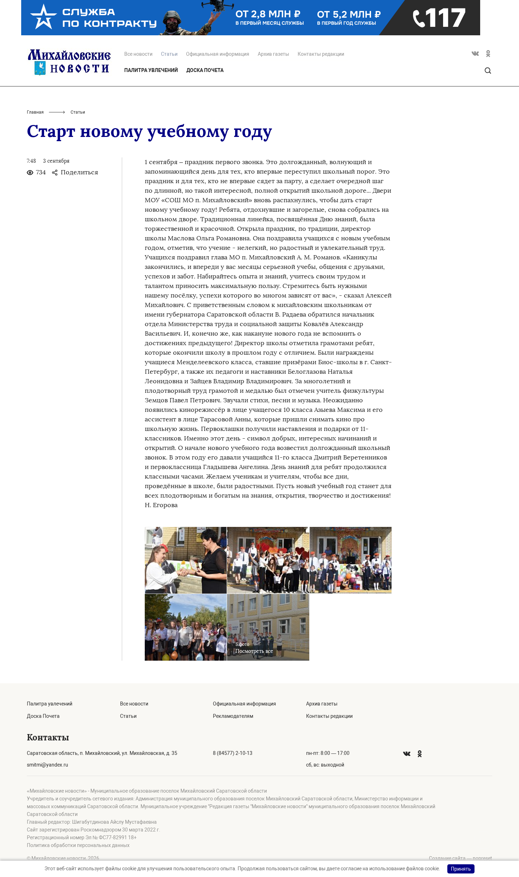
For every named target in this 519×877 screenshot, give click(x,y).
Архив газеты (273, 54)
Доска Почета (204, 70)
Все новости (138, 54)
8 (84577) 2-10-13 (232, 753)
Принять (461, 869)
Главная (35, 112)
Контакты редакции (321, 54)
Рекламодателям (233, 716)
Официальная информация (217, 54)
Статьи (128, 716)
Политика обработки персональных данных (78, 845)
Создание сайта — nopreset (460, 858)
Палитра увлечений (151, 70)
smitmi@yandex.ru (47, 765)
